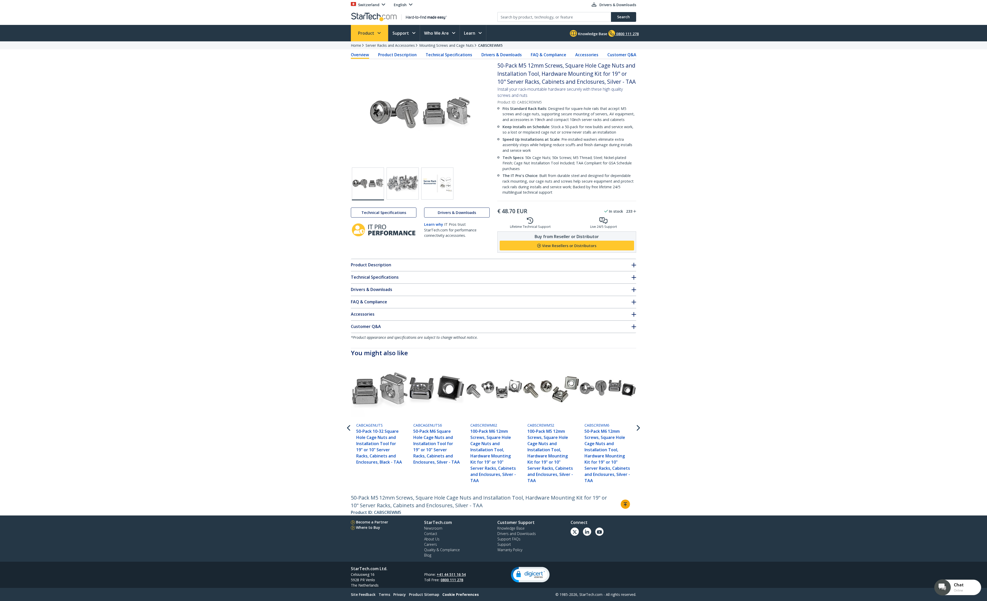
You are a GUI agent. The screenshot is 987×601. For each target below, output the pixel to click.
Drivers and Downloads (516, 533)
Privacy (399, 594)
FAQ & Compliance (548, 55)
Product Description (397, 55)
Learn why (433, 224)
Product (366, 33)
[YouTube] (599, 532)
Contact (430, 533)
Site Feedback (363, 594)
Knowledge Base (592, 33)
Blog (427, 555)
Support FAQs (508, 539)
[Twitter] (575, 532)
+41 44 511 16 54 (451, 574)
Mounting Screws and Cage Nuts (446, 45)
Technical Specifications (449, 55)
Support (401, 33)
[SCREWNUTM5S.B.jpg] (403, 183)
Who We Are (437, 33)
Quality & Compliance (442, 549)
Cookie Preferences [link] (460, 594)
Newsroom (433, 528)
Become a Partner (372, 522)
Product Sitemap (424, 594)
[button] (530, 575)
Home (356, 45)
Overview (360, 55)
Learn (470, 33)
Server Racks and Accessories (390, 45)
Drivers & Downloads (501, 55)
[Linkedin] (587, 532)
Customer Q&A (621, 55)
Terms (384, 594)
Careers (430, 544)
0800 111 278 (452, 579)
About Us (432, 539)
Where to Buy (368, 527)
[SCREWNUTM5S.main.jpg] (368, 183)
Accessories (586, 55)
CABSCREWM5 (490, 45)
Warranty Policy (509, 549)
